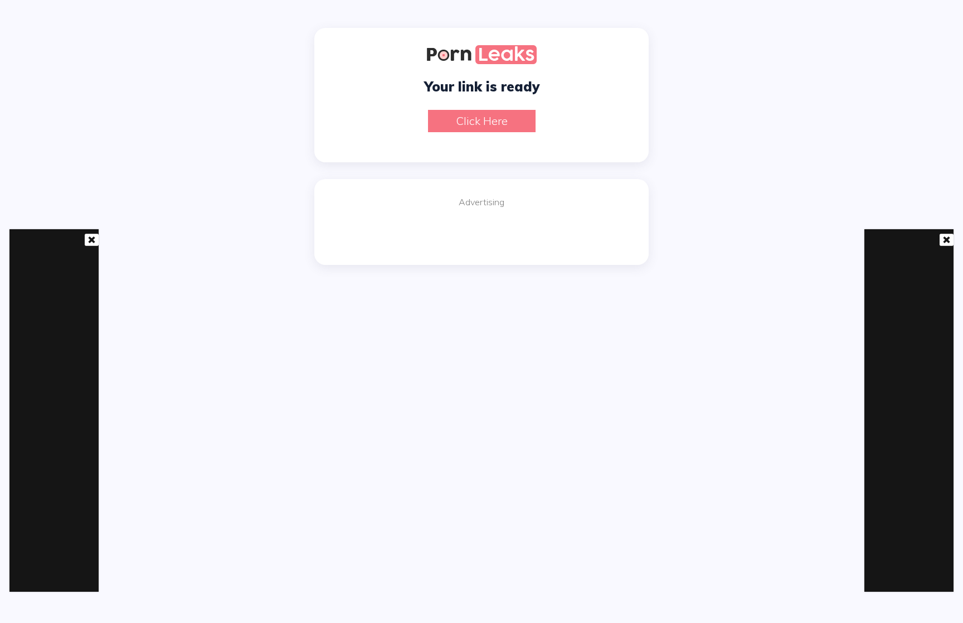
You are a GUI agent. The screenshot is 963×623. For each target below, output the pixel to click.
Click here (482, 121)
